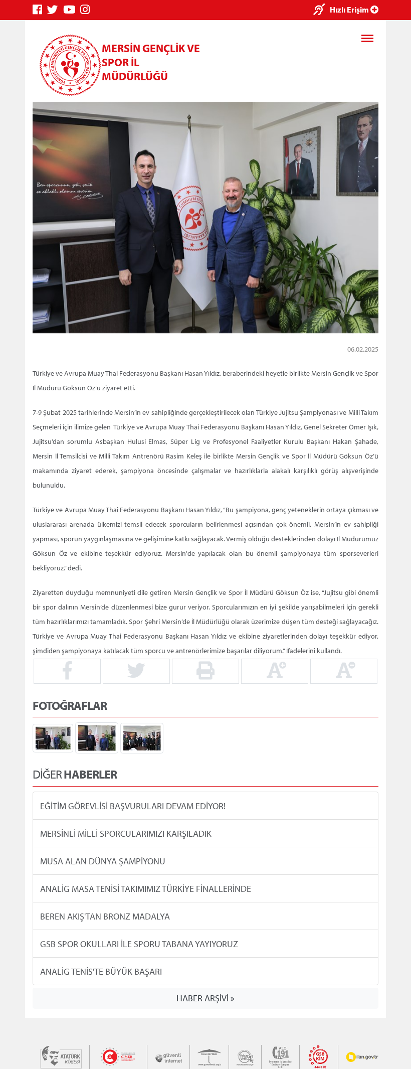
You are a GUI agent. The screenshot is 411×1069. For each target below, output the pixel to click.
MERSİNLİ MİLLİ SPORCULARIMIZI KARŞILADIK (126, 833)
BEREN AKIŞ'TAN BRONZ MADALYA (105, 916)
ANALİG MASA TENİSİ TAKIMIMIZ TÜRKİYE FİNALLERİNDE (145, 888)
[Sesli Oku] (321, 10)
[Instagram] (87, 10)
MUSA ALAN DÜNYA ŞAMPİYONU (102, 860)
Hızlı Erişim (350, 10)
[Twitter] (55, 10)
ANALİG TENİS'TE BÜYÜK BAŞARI (101, 971)
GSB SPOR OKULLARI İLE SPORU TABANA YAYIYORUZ (139, 943)
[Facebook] (40, 10)
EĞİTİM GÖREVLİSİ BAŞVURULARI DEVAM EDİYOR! (133, 805)
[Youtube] (71, 10)
